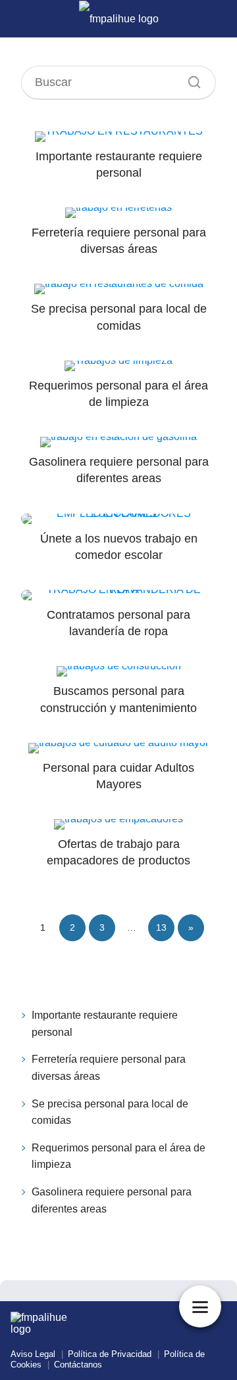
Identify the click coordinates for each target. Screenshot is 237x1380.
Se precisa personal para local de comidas (110, 1112)
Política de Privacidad (109, 1354)
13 (161, 927)
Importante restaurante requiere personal (105, 1024)
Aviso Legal (33, 1354)
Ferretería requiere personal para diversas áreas (109, 1068)
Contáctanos (78, 1364)
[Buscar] (189, 79)
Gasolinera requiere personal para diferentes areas (112, 1200)
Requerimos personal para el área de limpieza (118, 1156)
